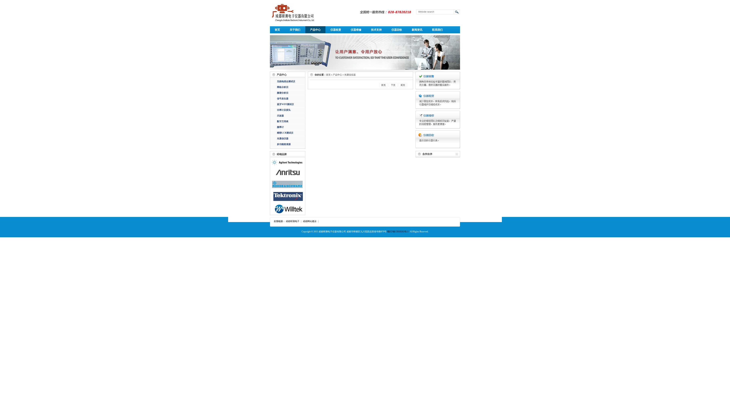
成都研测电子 (292, 221)
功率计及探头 (284, 110)
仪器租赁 (335, 29)
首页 (277, 29)
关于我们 (295, 29)
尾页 (403, 85)
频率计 (280, 127)
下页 (393, 85)
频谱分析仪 (282, 93)
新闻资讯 (417, 29)
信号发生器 (282, 98)
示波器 (280, 115)
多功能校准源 (284, 144)
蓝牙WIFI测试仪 (285, 104)
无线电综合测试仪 (286, 81)
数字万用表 (282, 121)
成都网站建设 (310, 221)
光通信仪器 (282, 138)
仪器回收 (396, 29)
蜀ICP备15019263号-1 (398, 231)
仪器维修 (356, 29)
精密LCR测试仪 (285, 132)
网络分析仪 (282, 87)
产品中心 (315, 29)
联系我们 (437, 29)
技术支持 (376, 29)
